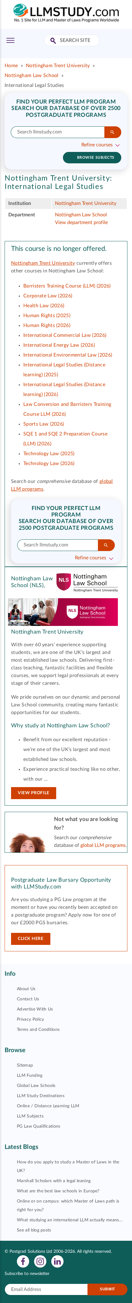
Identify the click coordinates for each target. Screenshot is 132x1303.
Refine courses (97, 144)
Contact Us (28, 999)
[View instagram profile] (40, 1261)
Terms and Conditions (38, 1029)
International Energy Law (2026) (59, 345)
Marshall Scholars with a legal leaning (54, 1181)
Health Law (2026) (43, 305)
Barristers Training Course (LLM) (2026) (67, 286)
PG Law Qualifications (38, 1126)
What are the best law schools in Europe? (58, 1191)
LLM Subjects (30, 1116)
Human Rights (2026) (46, 325)
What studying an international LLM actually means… (69, 1220)
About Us (26, 989)
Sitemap (25, 1065)
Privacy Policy (30, 1019)
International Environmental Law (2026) (67, 355)
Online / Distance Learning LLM (48, 1106)
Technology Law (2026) (49, 463)
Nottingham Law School (32, 75)
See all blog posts (34, 1230)
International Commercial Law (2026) (64, 335)
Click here (31, 939)
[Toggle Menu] (10, 40)
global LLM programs (103, 845)
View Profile (33, 793)
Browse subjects (96, 157)
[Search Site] (53, 41)
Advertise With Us (35, 1009)
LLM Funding (30, 1075)
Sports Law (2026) (43, 424)
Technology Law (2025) (49, 453)
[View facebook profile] (23, 1261)
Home (11, 65)
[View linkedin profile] (57, 1261)
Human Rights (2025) (46, 315)
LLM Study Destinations (40, 1096)
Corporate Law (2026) (47, 295)
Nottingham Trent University (58, 65)
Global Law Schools (36, 1086)
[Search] (112, 132)
